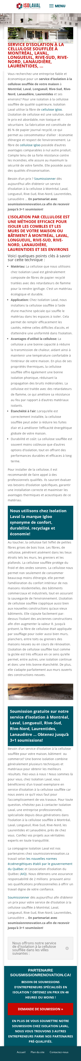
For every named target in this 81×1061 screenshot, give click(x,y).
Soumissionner (45, 179)
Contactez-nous (59, 1052)
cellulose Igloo (51, 109)
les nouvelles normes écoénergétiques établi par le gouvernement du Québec (40, 864)
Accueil (21, 1052)
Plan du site (37, 1052)
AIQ (23, 874)
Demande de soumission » (40, 1009)
